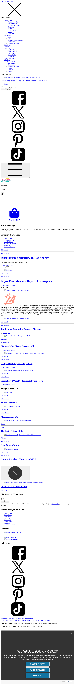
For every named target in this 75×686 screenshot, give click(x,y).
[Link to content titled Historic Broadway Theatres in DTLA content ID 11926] (37, 449)
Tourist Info (7, 520)
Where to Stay (8, 48)
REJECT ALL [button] (38, 675)
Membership (11, 65)
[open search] (37, 201)
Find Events (7, 45)
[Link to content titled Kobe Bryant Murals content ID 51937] (37, 435)
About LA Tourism (9, 61)
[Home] (6, 181)
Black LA (11, 53)
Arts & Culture (12, 23)
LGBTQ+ (11, 56)
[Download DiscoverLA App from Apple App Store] (7, 618)
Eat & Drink (8, 35)
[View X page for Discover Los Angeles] (18, 118)
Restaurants (11, 42)
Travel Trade (11, 63)
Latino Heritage (12, 55)
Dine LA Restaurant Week (15, 40)
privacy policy (55, 504)
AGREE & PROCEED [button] (38, 670)
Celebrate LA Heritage (10, 50)
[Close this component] (15, 473)
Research (10, 69)
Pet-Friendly (11, 33)
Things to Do (8, 20)
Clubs (9, 38)
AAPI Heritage (12, 51)
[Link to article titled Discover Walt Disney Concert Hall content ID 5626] (37, 336)
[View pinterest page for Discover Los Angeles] (18, 146)
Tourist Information (10, 58)
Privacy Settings (14, 620)
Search (3, 189)
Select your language (7, 87)
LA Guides (4, 339)
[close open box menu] (14, 15)
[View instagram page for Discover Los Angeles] (18, 132)
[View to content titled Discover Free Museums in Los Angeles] (37, 270)
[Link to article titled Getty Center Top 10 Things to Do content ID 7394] (37, 353)
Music (2, 427)
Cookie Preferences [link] (28, 620)
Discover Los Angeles (9, 265)
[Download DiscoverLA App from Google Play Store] (24, 618)
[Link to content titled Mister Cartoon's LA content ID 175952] (37, 392)
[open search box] (37, 201)
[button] (71, 634)
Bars (9, 37)
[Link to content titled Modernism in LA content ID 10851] (37, 406)
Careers (10, 71)
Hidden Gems (12, 30)
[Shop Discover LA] (15, 221)
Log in (6, 84)
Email (2, 498)
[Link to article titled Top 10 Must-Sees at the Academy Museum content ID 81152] (37, 319)
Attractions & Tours (13, 22)
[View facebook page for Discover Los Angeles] (18, 104)
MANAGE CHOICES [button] (37, 664)
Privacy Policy (5, 620)
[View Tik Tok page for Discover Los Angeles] (18, 161)
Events (3, 424)
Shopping (11, 27)
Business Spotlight (13, 43)
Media (10, 68)
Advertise (40, 620)
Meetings (7, 60)
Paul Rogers (6, 333)
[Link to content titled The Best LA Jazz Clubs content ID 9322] (37, 421)
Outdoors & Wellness (14, 25)
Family (10, 28)
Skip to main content (7, 1)
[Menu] (15, 170)
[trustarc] (68, 682)
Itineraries (7, 46)
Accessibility (48, 620)
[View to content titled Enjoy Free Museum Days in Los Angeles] (37, 290)
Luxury (10, 32)
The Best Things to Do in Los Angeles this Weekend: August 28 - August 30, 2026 (25, 80)
